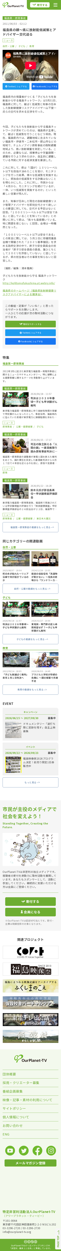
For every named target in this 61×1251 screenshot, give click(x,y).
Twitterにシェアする (17, 86)
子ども (22, 46)
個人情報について (16, 1117)
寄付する (42, 5)
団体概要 (9, 1074)
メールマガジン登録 (30, 1163)
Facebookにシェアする (46, 86)
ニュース (8, 40)
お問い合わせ (13, 1125)
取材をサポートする (32, 324)
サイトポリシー (14, 1108)
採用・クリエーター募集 (21, 1082)
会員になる (32, 912)
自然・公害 (8, 46)
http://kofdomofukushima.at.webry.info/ (29, 283)
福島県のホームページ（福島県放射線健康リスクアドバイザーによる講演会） (29, 292)
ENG (6, 1134)
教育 (31, 46)
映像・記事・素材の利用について (28, 1099)
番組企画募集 (13, 1091)
